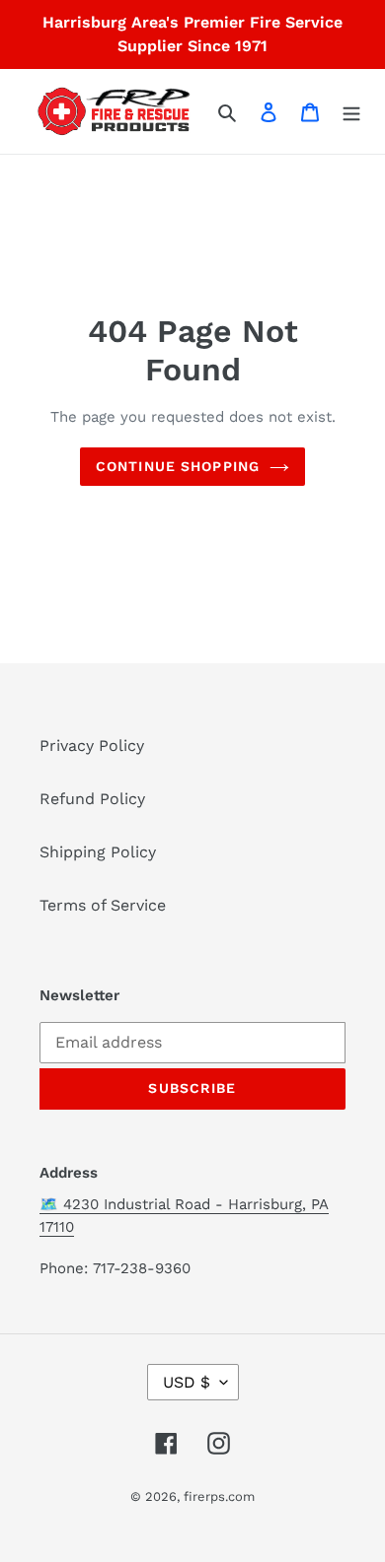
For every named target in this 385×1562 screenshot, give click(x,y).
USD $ (186, 1382)
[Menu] (351, 111)
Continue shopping (178, 466)
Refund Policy (92, 798)
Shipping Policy (97, 852)
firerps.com (219, 1496)
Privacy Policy (91, 745)
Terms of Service (102, 905)
